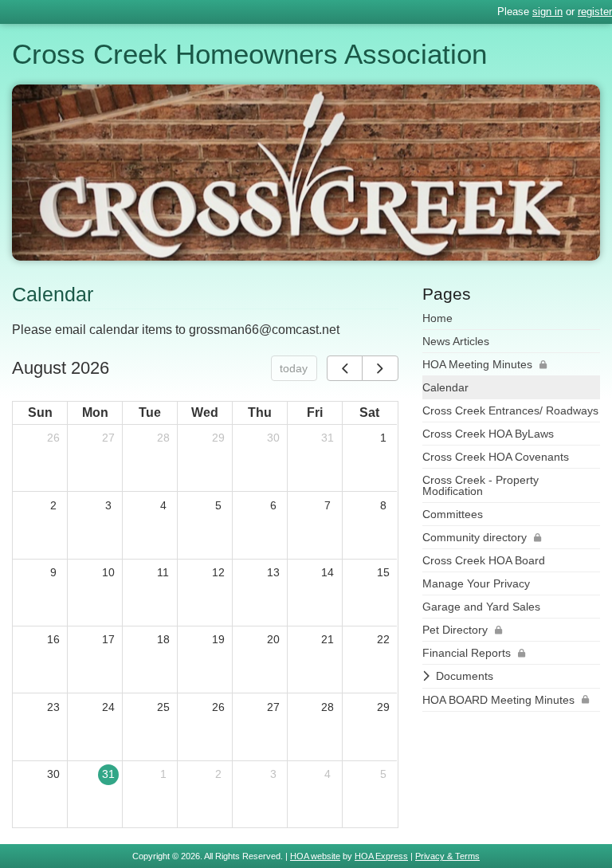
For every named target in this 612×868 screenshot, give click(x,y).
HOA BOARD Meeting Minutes (498, 699)
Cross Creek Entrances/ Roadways (510, 410)
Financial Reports (466, 652)
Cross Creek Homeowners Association (249, 54)
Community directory (474, 537)
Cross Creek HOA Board (483, 560)
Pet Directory (455, 629)
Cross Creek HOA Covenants (495, 456)
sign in (547, 12)
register (595, 12)
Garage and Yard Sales (481, 606)
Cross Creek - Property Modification (480, 485)
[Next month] (380, 368)
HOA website (315, 856)
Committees (452, 514)
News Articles (455, 341)
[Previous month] (345, 368)
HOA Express (381, 856)
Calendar (445, 387)
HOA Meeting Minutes (477, 364)
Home (437, 318)
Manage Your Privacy (476, 583)
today (294, 368)
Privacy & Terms (447, 856)
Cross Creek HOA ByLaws (488, 433)
